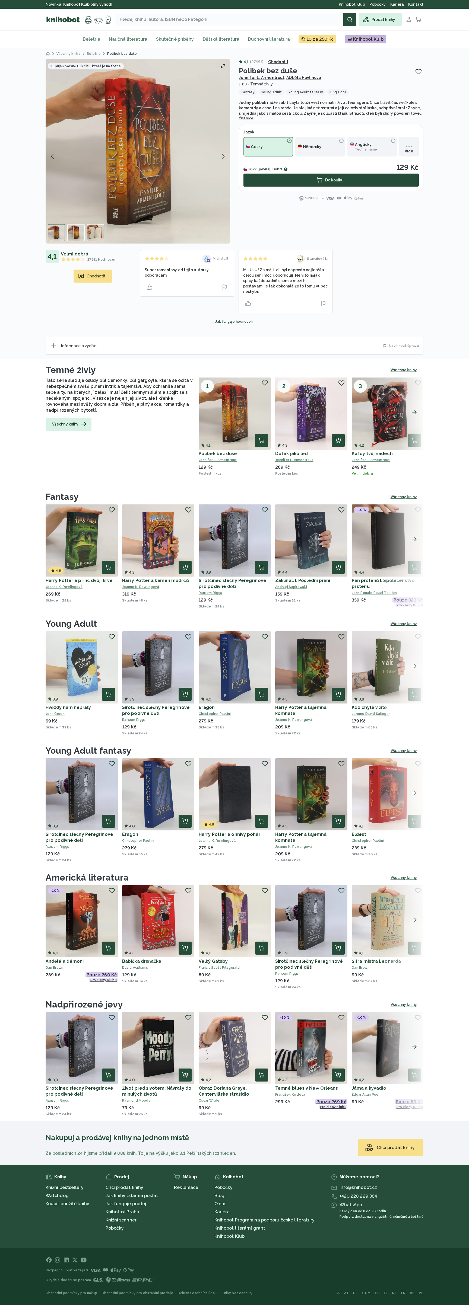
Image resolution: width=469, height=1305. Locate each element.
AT (346, 1293)
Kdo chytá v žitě (369, 707)
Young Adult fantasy (88, 751)
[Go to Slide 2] (76, 232)
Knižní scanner (121, 1220)
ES (377, 1293)
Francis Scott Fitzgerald (219, 968)
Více (409, 151)
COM (366, 1293)
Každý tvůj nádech (372, 453)
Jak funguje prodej (126, 1203)
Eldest (359, 834)
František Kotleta (290, 1094)
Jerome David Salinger (371, 714)
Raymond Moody (136, 1100)
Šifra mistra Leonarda (376, 961)
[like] (149, 287)
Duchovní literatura (269, 39)
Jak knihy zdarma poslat (132, 1195)
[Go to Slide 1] (56, 232)
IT (386, 1293)
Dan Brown (55, 968)
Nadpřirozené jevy (84, 1004)
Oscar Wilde (209, 1100)
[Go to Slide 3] (95, 232)
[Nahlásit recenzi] (225, 287)
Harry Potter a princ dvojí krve (79, 580)
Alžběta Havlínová (303, 77)
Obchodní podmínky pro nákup (71, 1293)
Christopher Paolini (215, 714)
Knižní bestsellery (65, 1187)
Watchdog (57, 1195)
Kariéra (222, 1211)
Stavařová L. (317, 259)
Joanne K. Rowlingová (64, 587)
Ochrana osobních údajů (198, 1293)
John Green (55, 714)
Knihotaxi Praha (123, 1211)
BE (412, 1293)
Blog (219, 1195)
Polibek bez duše (218, 453)
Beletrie (91, 39)
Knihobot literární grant (239, 1228)
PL (421, 1293)
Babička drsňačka (141, 961)
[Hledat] (349, 19)
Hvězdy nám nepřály (68, 707)
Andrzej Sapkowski (291, 587)
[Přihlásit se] (409, 19)
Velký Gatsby (213, 961)
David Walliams (135, 968)
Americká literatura (87, 877)
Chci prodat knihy (125, 1187)
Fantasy (62, 497)
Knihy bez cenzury (237, 1293)
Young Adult (71, 624)
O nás (220, 1203)
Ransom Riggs (210, 593)
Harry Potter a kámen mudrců (155, 580)
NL (394, 1293)
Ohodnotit (278, 62)
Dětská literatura (221, 39)
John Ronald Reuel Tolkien (374, 593)
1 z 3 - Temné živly (256, 84)
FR (403, 1293)
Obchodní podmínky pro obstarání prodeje (137, 1293)
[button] (138, 151)
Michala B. (221, 259)
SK (337, 1293)
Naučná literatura (128, 39)
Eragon (207, 707)
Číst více (246, 118)
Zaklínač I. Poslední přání (302, 580)
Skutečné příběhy (175, 39)
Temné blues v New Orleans (306, 1088)
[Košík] (418, 19)
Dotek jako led (291, 453)
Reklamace (186, 1187)
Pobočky (115, 1228)
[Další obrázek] (223, 156)
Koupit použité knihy (67, 1203)
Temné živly (71, 370)
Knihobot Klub (229, 1236)
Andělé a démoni (65, 961)
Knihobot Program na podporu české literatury (264, 1220)
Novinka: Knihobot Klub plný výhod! (79, 4)
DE (355, 1293)
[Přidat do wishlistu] (418, 71)
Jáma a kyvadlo (369, 1088)
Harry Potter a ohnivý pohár (230, 834)
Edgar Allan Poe (365, 1094)
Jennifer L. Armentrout (261, 77)
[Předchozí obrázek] (53, 156)
